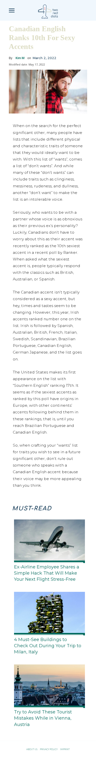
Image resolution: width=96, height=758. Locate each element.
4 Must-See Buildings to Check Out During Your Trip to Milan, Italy (47, 646)
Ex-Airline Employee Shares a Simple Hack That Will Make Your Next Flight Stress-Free (46, 573)
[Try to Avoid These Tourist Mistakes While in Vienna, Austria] (48, 685)
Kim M (20, 58)
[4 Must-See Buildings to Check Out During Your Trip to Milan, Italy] (48, 612)
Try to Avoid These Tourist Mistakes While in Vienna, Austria (43, 718)
